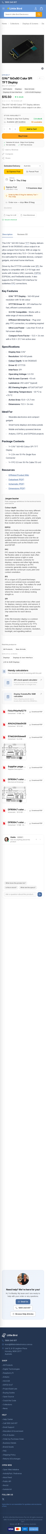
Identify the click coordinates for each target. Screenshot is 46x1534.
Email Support (8, 1427)
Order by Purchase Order (13, 1439)
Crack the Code (9, 1400)
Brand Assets (8, 1447)
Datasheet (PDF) (16, 479)
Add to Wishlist (11, 150)
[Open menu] (3, 8)
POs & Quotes (8, 1435)
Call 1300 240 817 (10, 1423)
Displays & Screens (30, 24)
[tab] (13, 171)
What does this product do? (16, 1022)
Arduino (6, 1377)
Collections (14, 24)
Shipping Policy (9, 1455)
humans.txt (7, 1489)
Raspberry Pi (8, 1373)
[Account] (35, 8)
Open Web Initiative (11, 1469)
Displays (18, 89)
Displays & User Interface (12, 92)
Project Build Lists (10, 1389)
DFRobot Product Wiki (19, 475)
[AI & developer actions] (40, 78)
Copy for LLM (11, 215)
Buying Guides (9, 1393)
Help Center (8, 1419)
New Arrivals (29, 89)
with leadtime (20, 122)
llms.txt (5, 1485)
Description (7, 234)
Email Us (24, 1302)
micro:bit (6, 1381)
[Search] (39, 14)
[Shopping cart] (41, 8)
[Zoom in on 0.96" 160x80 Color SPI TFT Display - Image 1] (23, 49)
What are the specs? (27, 1027)
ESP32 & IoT (8, 1385)
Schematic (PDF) (16, 484)
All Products (7, 89)
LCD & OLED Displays (33, 92)
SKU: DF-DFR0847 (9, 86)
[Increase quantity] (15, 129)
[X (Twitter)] (3, 1499)
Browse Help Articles (24, 1314)
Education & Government (13, 1431)
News (5, 1408)
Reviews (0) (22, 234)
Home (4, 24)
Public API (7, 1481)
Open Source (8, 1397)
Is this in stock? (11, 1027)
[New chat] (36, 979)
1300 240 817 (24, 1308)
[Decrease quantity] (4, 129)
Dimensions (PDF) (17, 488)
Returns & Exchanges (11, 1459)
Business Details (9, 1443)
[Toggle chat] (40, 979)
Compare (9, 154)
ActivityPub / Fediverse (12, 1473)
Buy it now (23, 136)
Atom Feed (7, 1477)
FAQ (4, 1451)
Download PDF (37, 712)
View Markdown (29, 215)
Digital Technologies (11, 1369)
